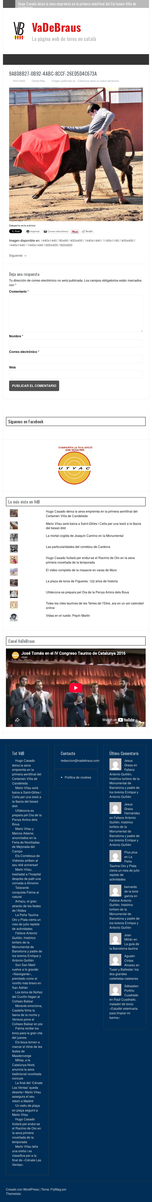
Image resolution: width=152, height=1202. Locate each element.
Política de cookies (78, 777)
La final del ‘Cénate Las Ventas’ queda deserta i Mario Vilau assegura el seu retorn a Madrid (27, 1091)
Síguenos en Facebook (25, 421)
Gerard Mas (38, 81)
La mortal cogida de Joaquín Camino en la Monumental (85, 535)
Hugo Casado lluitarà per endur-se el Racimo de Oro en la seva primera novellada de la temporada (90, 560)
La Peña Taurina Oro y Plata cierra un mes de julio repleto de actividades (26, 922)
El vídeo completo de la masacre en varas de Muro (81, 570)
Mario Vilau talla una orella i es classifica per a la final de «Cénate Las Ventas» (26, 1155)
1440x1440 (49, 240)
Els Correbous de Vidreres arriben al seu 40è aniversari (26, 860)
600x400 (52, 245)
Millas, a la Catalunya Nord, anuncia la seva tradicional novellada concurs (26, 1069)
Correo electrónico (24, 352)
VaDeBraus (56, 27)
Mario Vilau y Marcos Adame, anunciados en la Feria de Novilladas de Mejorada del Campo (26, 840)
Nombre (16, 336)
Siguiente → (18, 255)
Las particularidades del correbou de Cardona (78, 546)
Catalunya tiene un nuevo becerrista (98, 81)
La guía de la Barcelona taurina (124, 946)
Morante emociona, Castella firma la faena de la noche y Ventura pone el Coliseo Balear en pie (27, 1014)
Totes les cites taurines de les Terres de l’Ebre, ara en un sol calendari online (95, 605)
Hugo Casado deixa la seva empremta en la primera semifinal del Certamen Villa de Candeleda (77, 5)
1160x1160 (111, 240)
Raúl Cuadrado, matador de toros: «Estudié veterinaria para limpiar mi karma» (123, 1008)
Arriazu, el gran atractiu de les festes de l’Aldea (26, 906)
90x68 (63, 240)
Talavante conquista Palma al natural (25, 892)
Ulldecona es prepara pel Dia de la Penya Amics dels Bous (87, 592)
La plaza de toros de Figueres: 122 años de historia (82, 581)
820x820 (66, 245)
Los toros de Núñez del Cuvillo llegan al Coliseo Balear (27, 996)
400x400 (76, 240)
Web (12, 367)
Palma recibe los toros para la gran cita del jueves (27, 1033)
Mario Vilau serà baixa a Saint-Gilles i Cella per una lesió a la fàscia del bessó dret (93, 525)
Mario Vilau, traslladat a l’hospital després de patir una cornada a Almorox (26, 876)
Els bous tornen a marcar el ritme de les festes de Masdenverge (27, 1049)
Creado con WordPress (22, 1189)
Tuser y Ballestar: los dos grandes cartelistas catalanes (124, 974)
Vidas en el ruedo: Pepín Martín (68, 615)
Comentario (19, 291)
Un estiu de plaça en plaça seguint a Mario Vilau (26, 1110)
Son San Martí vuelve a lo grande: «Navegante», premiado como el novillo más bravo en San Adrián (26, 976)
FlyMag (55, 1189)
